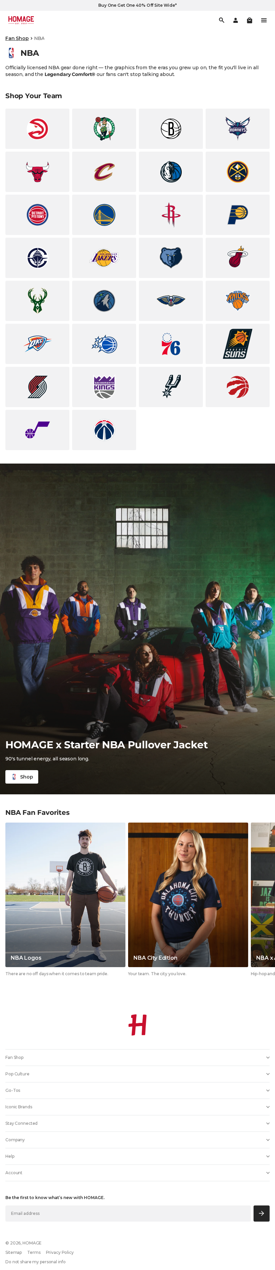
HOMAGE (32, 1242)
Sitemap (13, 1252)
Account (13, 1172)
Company (15, 1139)
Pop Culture (17, 1073)
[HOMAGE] (21, 20)
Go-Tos (12, 1090)
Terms (33, 1252)
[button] (249, 20)
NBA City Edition (155, 958)
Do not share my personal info (35, 1261)
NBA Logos (26, 958)
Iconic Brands (18, 1106)
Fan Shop (17, 38)
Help (9, 1156)
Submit (262, 1213)
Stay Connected (21, 1123)
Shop (26, 777)
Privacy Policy (60, 1252)
